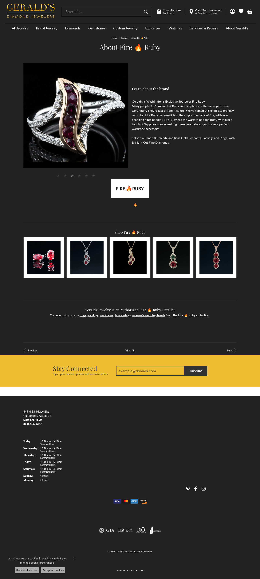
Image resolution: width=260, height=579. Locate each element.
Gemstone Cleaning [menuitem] (143, 476)
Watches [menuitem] (83, 469)
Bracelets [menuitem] (83, 462)
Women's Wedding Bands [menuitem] (93, 427)
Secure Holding (195, 448)
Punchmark (137, 570)
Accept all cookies (53, 570)
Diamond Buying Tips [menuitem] (144, 427)
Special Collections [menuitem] (89, 476)
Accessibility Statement (159, 562)
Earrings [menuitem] (82, 448)
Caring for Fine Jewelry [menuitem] (145, 462)
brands (124, 38)
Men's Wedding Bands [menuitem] (91, 420)
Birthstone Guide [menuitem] (142, 441)
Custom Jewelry (125, 28)
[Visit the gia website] (106, 530)
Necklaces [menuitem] (83, 455)
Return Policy (96, 562)
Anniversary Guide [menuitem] (142, 483)
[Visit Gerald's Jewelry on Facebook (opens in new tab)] (195, 488)
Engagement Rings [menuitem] (88, 413)
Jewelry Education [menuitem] (142, 413)
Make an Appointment (130, 324)
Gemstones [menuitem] (84, 434)
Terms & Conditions (134, 562)
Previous (32, 350)
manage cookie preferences (37, 562)
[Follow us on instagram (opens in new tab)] (204, 488)
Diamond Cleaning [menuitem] (142, 469)
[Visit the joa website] (155, 530)
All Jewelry (20, 28)
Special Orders (194, 462)
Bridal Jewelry (46, 28)
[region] (75, 115)
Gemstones (96, 28)
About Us (191, 413)
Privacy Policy (113, 562)
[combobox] (102, 11)
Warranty (191, 441)
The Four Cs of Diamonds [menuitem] (147, 420)
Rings (73, 287)
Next (230, 350)
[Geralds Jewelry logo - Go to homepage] (31, 11)
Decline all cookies (27, 570)
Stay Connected (75, 368)
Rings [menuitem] (81, 441)
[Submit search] (146, 11)
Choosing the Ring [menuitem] (142, 434)
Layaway (191, 455)
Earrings (92, 287)
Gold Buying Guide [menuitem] (143, 490)
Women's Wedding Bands (173, 287)
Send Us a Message (197, 427)
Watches (175, 28)
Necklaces (115, 287)
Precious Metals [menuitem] (141, 455)
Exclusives (153, 28)
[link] (171, 11)
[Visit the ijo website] (125, 530)
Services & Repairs (204, 28)
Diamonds (72, 28)
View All (129, 350)
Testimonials (193, 434)
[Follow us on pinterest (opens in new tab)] (188, 488)
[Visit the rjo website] (141, 530)
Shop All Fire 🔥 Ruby (130, 205)
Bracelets (138, 287)
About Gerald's (237, 28)
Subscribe (196, 371)
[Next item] (232, 257)
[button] (232, 11)
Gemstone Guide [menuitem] (142, 448)
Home (114, 38)
